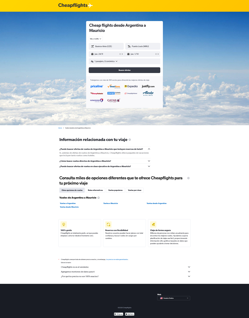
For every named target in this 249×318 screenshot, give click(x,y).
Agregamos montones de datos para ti (78, 271)
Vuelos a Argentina (68, 203)
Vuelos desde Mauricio (69, 207)
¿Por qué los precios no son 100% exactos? (80, 276)
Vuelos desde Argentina (157, 203)
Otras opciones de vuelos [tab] (72, 190)
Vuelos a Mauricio (110, 203)
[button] (105, 54)
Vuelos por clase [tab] (134, 190)
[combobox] (96, 38)
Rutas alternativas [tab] (95, 190)
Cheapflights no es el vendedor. (75, 267)
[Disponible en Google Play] (118, 314)
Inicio (60, 128)
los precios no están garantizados (117, 259)
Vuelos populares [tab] (115, 190)
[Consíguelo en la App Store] (130, 314)
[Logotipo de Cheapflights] (72, 5)
